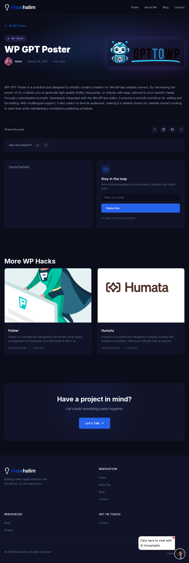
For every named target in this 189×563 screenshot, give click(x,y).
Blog (166, 7)
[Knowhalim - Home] (20, 7)
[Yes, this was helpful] (38, 145)
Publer (13, 330)
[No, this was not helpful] (46, 145)
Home (135, 7)
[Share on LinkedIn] (163, 129)
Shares (8, 530)
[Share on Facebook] (172, 129)
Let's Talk (92, 423)
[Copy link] (181, 129)
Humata (107, 330)
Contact (179, 7)
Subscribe (113, 208)
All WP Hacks (17, 25)
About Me (151, 7)
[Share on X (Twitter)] (154, 129)
